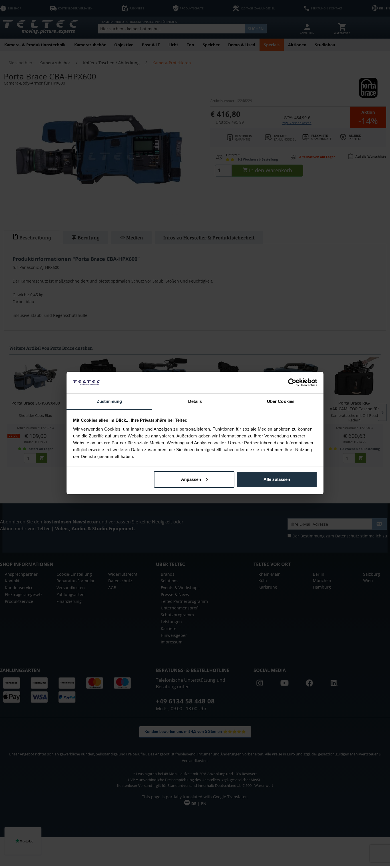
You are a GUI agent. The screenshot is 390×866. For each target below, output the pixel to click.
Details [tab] (195, 401)
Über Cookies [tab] (280, 401)
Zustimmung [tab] (109, 401)
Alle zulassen (277, 479)
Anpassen (191, 479)
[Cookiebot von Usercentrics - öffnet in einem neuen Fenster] (292, 382)
